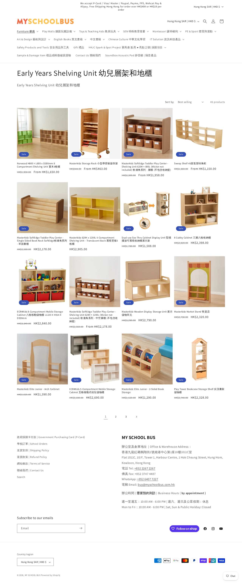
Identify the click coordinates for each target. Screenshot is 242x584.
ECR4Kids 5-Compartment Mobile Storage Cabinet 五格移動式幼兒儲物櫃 (92, 391)
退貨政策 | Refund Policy (32, 457)
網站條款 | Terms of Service (33, 463)
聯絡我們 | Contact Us (30, 470)
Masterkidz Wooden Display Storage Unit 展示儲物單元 (147, 313)
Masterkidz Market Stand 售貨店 (192, 311)
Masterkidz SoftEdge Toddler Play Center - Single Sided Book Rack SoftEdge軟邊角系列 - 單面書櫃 (42, 241)
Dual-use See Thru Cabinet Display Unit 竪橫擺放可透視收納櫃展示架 (146, 239)
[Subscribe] (81, 528)
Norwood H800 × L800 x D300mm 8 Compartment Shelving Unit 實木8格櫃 (38, 165)
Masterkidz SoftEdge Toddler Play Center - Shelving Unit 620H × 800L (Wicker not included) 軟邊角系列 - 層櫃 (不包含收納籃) (146, 166)
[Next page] (136, 417)
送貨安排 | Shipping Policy (33, 450)
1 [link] (105, 416)
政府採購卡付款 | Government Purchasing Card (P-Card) (51, 437)
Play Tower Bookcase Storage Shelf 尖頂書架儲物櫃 (199, 391)
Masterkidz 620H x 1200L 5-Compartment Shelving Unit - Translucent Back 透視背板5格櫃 (93, 241)
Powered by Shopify (50, 575)
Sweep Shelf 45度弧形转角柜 (190, 163)
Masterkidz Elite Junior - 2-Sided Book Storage (143, 391)
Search (21, 477)
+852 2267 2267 (144, 468)
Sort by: (169, 102)
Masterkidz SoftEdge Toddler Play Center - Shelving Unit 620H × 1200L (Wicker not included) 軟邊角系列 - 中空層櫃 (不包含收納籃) (93, 316)
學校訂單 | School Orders (32, 443)
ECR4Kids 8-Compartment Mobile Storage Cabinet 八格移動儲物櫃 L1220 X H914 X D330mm (40, 315)
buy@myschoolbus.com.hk (156, 485)
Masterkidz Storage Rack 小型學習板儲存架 (93, 163)
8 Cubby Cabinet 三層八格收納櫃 (192, 237)
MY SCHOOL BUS (32, 575)
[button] (27, 31)
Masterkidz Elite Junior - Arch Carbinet (38, 389)
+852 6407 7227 (147, 479)
